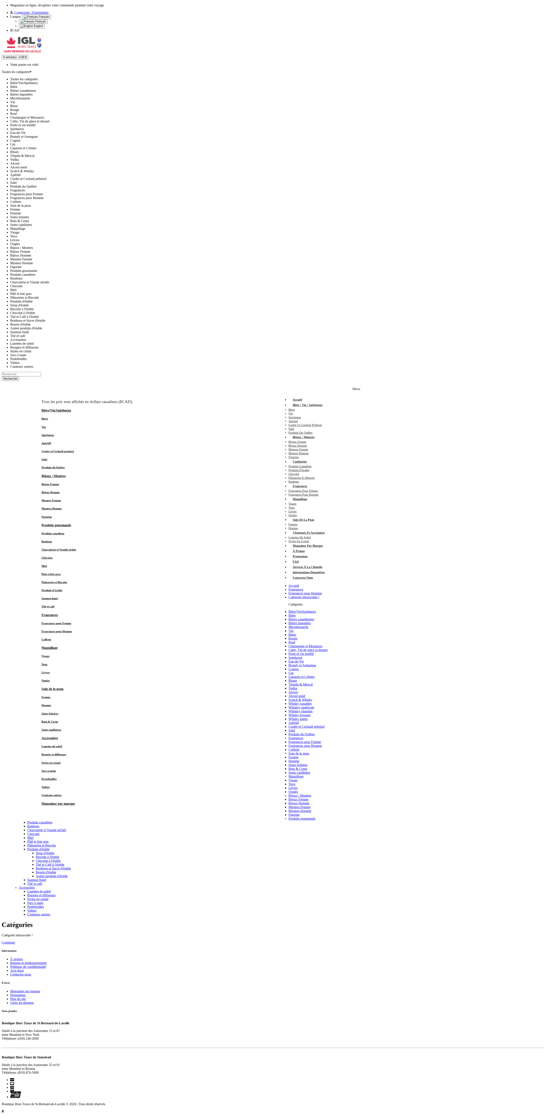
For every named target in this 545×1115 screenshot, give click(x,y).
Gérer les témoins (22, 1003)
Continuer (8, 942)
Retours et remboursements (28, 963)
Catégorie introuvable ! (303, 597)
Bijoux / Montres (54, 476)
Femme (46, 697)
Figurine (47, 516)
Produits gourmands (56, 525)
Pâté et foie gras (51, 574)
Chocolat (47, 557)
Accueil (293, 585)
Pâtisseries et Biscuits (54, 582)
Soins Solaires (50, 713)
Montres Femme (51, 500)
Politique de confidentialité (28, 967)
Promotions (18, 995)
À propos (16, 959)
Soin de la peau (52, 689)
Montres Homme (52, 508)
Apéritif (46, 443)
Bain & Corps (50, 721)
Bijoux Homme (51, 492)
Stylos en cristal (51, 762)
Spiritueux (48, 435)
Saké (44, 459)
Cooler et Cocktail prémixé (58, 451)
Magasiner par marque (58, 803)
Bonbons (47, 541)
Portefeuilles (49, 779)
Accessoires (50, 738)
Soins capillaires (51, 729)
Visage (46, 656)
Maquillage (50, 648)
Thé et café (48, 606)
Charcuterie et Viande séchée (59, 549)
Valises (46, 787)
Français (43, 16)
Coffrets (46, 639)
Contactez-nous (20, 974)
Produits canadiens (53, 533)
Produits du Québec (53, 467)
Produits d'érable (52, 590)
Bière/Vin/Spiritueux (56, 410)
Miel (44, 566)
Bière (45, 418)
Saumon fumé (50, 598)
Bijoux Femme (50, 484)
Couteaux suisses (52, 795)
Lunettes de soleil (52, 746)
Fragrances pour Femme (56, 623)
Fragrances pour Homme (57, 631)
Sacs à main (49, 770)
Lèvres (46, 672)
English (38, 26)
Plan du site (18, 999)
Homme (46, 705)
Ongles (46, 680)
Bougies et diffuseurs (54, 754)
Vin (44, 427)
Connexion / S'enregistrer (31, 12)
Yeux (44, 664)
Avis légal (17, 970)
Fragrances (50, 615)
